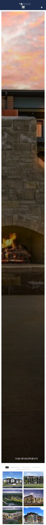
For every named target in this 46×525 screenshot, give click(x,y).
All (7, 467)
